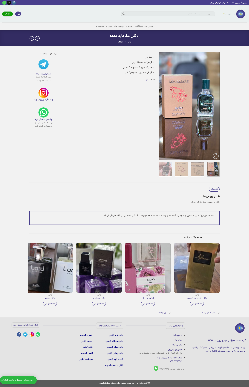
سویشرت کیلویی (86, 359)
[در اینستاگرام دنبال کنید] (14, 3)
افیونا (212, 313)
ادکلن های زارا (148, 298)
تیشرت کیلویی (86, 335)
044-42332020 (176, 361)
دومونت (205, 313)
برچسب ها (119, 26)
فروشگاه (139, 26)
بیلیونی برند (149, 26)
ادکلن (120, 42)
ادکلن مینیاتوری (99, 298)
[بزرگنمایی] (216, 156)
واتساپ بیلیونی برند (43, 119)
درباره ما (109, 26)
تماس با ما (100, 26)
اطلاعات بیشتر (197, 303)
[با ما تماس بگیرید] (4, 3)
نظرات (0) (214, 189)
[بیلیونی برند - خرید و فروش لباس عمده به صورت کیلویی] (233, 14)
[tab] (214, 189)
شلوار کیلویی (87, 347)
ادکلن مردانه (50, 298)
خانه (129, 42)
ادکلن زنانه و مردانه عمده (197, 298)
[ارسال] (123, 14)
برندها (130, 26)
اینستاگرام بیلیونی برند (43, 99)
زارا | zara (161, 313)
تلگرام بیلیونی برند (43, 73)
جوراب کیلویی (86, 341)
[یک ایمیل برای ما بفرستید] (9, 3)
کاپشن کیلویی (87, 353)
